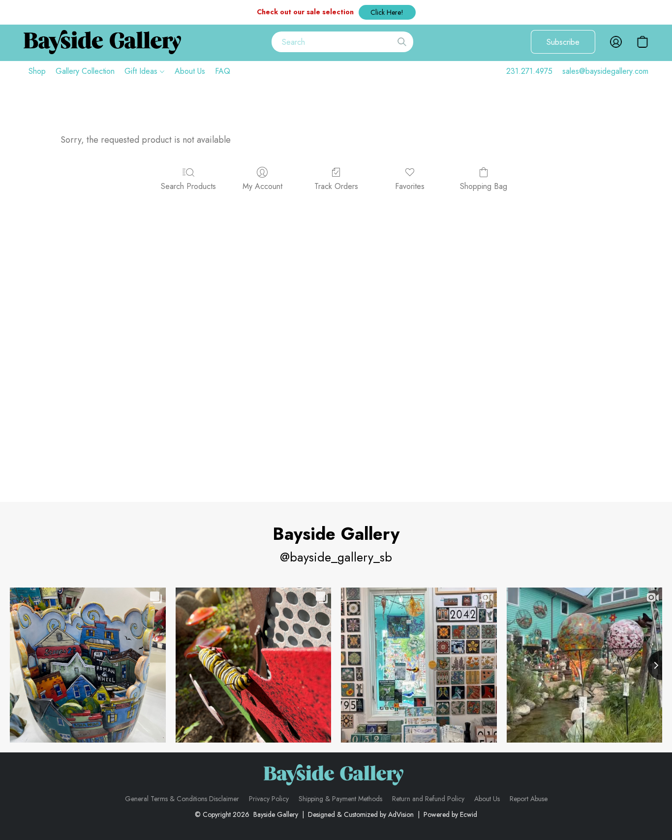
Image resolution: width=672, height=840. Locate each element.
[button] (387, 12)
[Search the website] (402, 42)
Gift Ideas (142, 71)
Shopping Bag (483, 186)
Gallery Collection (85, 71)
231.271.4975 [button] (529, 71)
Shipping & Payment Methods (340, 799)
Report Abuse (529, 799)
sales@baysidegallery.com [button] (605, 71)
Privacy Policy (269, 799)
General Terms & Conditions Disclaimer (182, 799)
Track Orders (336, 186)
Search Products (188, 186)
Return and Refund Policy (428, 799)
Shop (37, 71)
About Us (190, 71)
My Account (262, 186)
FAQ (222, 71)
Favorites (410, 186)
